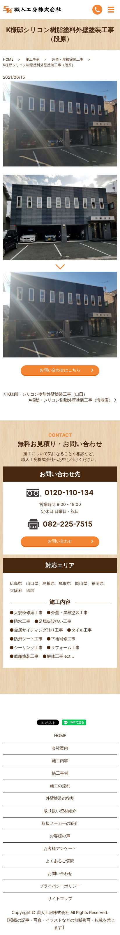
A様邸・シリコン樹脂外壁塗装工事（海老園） (71, 399)
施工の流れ (60, 785)
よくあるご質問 (60, 860)
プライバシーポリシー (60, 885)
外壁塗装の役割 (60, 798)
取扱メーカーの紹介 (60, 823)
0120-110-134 (69, 492)
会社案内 (60, 747)
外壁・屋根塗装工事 (67, 59)
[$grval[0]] (60, 217)
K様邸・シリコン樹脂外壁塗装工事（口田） (47, 394)
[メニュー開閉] (111, 10)
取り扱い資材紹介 (60, 810)
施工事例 (33, 59)
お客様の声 (60, 835)
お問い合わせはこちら (60, 369)
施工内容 (60, 760)
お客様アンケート (60, 848)
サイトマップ (60, 898)
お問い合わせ (60, 540)
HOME (8, 59)
